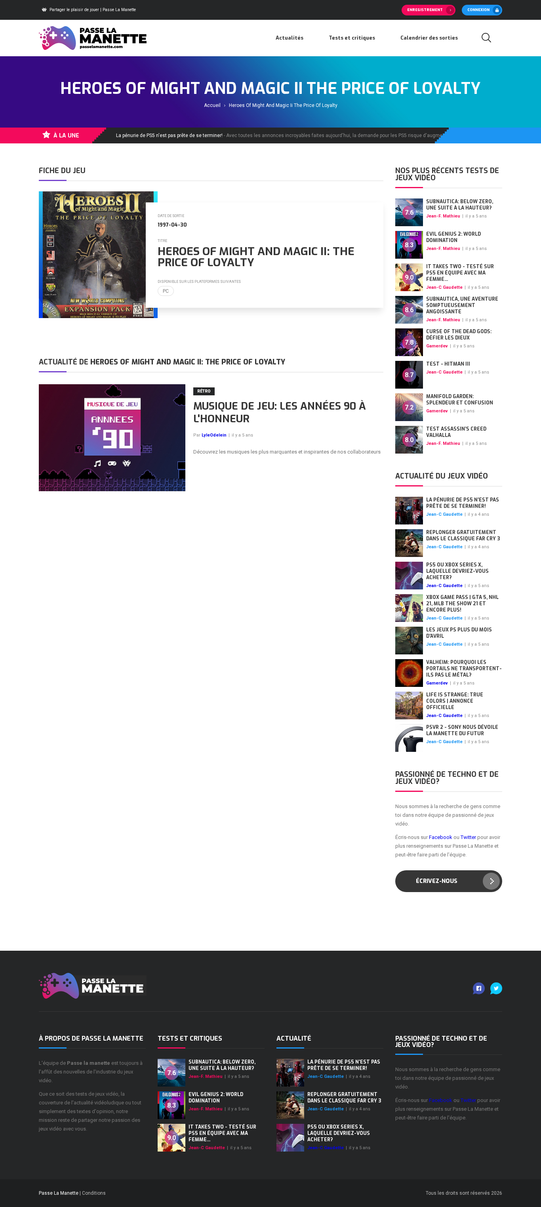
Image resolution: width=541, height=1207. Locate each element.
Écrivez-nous (436, 881)
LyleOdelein (214, 435)
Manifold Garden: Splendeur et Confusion (459, 399)
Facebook (440, 837)
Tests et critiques (352, 37)
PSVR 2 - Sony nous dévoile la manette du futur (462, 730)
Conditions (94, 1193)
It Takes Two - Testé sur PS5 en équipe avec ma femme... (460, 272)
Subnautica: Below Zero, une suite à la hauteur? (459, 204)
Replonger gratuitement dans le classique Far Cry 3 (463, 535)
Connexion (478, 10)
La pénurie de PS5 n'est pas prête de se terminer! (462, 503)
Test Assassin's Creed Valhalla (456, 432)
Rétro (204, 391)
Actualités (289, 37)
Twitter (468, 837)
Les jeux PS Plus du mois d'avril (459, 633)
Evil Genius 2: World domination (453, 237)
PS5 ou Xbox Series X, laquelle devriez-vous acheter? (457, 571)
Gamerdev (437, 346)
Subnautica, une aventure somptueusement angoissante (462, 305)
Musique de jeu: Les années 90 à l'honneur (279, 412)
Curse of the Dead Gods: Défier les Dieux (458, 334)
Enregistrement (425, 10)
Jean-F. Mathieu (443, 216)
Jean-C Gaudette (444, 287)
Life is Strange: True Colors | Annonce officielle (454, 701)
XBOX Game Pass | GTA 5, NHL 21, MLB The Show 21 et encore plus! (462, 603)
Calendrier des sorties (429, 37)
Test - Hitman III (448, 364)
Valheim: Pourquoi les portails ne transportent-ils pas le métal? (464, 668)
